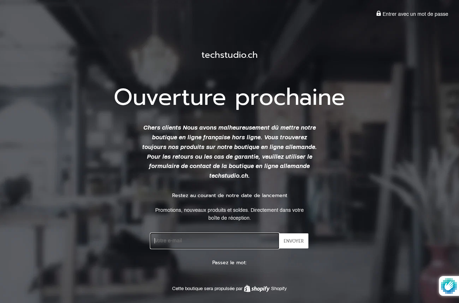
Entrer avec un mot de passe (414, 14)
